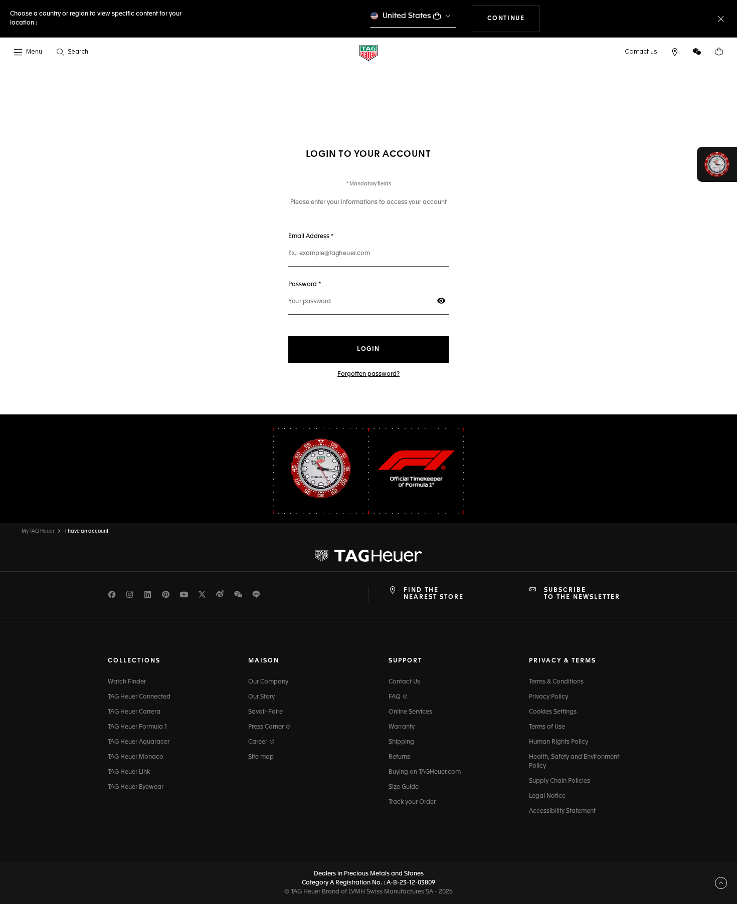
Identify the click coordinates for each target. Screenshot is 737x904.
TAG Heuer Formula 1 (137, 727)
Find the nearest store (434, 593)
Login (368, 349)
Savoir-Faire (265, 712)
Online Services (410, 712)
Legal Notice (547, 796)
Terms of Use (547, 727)
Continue (513, 18)
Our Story (261, 697)
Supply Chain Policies (559, 781)
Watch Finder (127, 682)
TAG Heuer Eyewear (135, 787)
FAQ (395, 697)
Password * (328, 284)
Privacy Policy (548, 697)
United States (407, 16)
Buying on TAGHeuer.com (425, 772)
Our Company (268, 682)
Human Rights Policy (558, 742)
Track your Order (412, 802)
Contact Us (404, 682)
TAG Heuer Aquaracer (138, 742)
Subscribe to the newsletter (582, 593)
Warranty (402, 727)
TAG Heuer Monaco (135, 757)
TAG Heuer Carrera (134, 712)
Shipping (401, 742)
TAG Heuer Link (129, 772)
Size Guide (404, 787)
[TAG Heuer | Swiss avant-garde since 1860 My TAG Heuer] (368, 556)
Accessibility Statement (562, 811)
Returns (399, 757)
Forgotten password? (368, 374)
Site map (261, 757)
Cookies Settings (553, 712)
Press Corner (266, 727)
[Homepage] (368, 52)
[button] (697, 52)
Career (258, 742)
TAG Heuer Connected (139, 697)
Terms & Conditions (556, 682)
